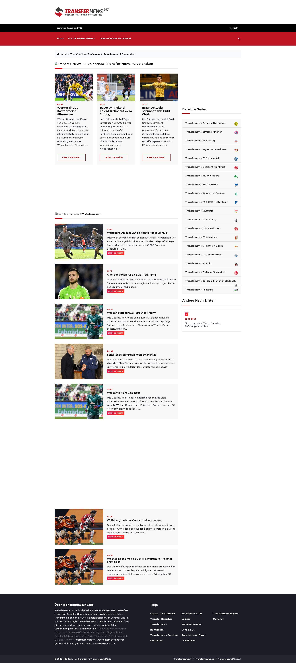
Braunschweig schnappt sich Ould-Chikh (156, 111)
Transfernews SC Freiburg (200, 219)
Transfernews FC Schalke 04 (202, 158)
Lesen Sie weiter (71, 157)
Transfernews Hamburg (199, 289)
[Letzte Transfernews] (116, 87)
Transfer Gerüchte (161, 619)
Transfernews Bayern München (203, 131)
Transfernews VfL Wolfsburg (202, 175)
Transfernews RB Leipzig (200, 140)
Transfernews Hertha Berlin (201, 184)
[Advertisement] (116, 190)
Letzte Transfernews (162, 613)
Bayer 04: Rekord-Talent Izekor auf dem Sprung (116, 111)
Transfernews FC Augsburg (201, 237)
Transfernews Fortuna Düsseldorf (205, 272)
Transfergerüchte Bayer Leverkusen (88, 636)
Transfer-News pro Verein (85, 54)
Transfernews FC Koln (198, 263)
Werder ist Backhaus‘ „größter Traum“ (131, 312)
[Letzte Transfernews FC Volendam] (79, 241)
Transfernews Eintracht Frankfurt (205, 167)
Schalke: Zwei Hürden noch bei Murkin (131, 354)
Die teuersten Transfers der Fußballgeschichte (203, 325)
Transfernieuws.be (205, 659)
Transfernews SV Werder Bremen (205, 193)
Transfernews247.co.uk (229, 659)
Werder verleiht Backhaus (123, 392)
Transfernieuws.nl (183, 659)
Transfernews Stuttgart (199, 210)
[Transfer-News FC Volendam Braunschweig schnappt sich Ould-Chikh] (159, 87)
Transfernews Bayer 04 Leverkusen (206, 149)
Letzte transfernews (81, 38)
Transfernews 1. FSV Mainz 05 (202, 228)
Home (60, 38)
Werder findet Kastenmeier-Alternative (67, 111)
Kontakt (234, 27)
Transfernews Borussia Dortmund (205, 123)
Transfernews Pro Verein (115, 38)
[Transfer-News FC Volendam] (74, 87)
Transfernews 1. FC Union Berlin (204, 245)
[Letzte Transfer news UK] (82, 12)
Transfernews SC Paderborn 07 (203, 254)
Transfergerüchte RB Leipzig (83, 632)
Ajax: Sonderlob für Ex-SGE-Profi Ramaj (131, 274)
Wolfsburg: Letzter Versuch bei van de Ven (134, 520)
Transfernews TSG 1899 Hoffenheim (206, 202)
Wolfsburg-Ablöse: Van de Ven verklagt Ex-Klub (137, 232)
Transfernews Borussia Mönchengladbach (210, 281)
